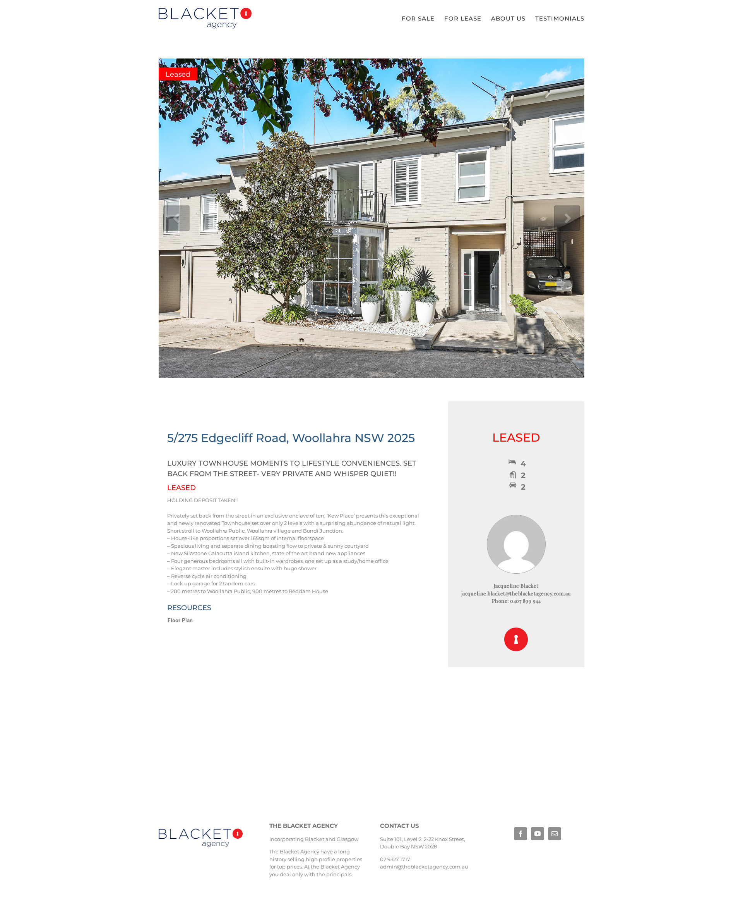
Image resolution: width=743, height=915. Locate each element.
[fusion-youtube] (537, 833)
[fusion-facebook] (520, 833)
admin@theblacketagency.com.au (424, 866)
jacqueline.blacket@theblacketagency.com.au (516, 593)
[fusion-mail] (554, 833)
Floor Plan (180, 620)
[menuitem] (423, 18)
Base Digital (524, 858)
